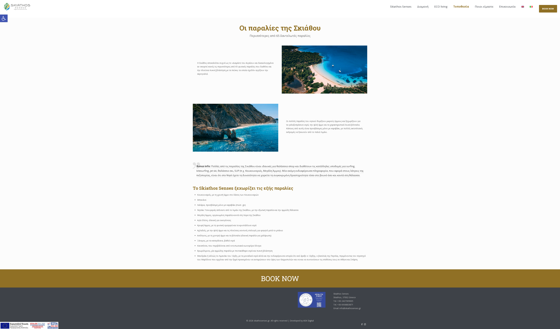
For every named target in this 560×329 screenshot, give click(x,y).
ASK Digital (308, 320)
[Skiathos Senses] (17, 8)
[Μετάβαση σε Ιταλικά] (531, 6)
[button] (4, 18)
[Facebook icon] (362, 324)
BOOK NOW (548, 8)
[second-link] (546, 323)
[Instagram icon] (365, 324)
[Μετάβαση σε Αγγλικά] (522, 6)
